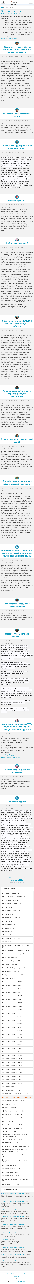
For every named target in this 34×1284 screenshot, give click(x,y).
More (11, 7)
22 (18, 880)
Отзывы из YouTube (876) (12, 1168)
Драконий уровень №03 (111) (13, 989)
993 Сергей (7, 333)
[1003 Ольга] (17, 600)
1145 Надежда (7, 207)
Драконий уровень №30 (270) (13, 1083)
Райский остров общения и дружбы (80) (16, 1146)
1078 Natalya (7, 250)
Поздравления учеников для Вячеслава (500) (15, 1155)
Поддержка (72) (9, 931)
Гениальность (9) (9, 924)
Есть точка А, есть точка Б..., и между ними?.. (12, 1256)
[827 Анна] (17, 387)
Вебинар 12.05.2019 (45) (11, 1184)
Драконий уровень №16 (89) (13, 1034)
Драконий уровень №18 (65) (13, 1041)
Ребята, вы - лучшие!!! (17, 243)
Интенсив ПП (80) (9, 1104)
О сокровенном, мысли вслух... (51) (15, 896)
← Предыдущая (13, 877)
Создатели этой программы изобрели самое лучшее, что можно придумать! (17, 49)
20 (15, 880)
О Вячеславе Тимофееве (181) (13, 900)
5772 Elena (6, 1239)
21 (16, 880)
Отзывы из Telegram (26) (11, 964)
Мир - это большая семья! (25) (13, 975)
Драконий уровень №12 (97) (12, 1020)
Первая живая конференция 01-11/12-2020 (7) (16, 946)
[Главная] (2, 7)
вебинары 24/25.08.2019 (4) (13, 1128)
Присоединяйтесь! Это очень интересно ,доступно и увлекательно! (17, 394)
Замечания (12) (9, 928)
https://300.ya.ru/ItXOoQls (9, 38)
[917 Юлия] (17, 477)
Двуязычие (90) (9, 914)
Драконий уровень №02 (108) (13, 985)
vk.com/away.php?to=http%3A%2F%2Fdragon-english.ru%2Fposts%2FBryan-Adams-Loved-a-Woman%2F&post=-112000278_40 (14, 755)
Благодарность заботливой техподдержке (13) (16, 1180)
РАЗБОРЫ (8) (8, 921)
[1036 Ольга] (17, 630)
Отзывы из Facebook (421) (12, 1172)
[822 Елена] (17, 110)
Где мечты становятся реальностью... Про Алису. (14, 1249)
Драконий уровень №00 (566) (13, 893)
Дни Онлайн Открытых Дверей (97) (15, 968)
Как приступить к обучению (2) (14, 1111)
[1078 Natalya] (17, 239)
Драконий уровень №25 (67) (13, 1065)
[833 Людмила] (17, 547)
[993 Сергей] (17, 317)
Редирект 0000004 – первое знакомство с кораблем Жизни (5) (16, 1135)
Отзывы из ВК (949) (10, 1165)
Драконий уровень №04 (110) (13, 992)
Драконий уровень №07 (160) (13, 1003)
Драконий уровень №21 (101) (13, 1051)
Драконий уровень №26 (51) (13, 1069)
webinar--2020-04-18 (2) (12, 1131)
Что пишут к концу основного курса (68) (16, 1093)
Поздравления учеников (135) (13, 1117)
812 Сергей (6, 448)
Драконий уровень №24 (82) (13, 1062)
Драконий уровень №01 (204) (13, 982)
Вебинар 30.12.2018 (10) (11, 1142)
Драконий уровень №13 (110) (13, 1023)
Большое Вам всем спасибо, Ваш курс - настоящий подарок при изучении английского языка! (17, 553)
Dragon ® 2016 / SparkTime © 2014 (17, 1273)
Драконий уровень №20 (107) (13, 1048)
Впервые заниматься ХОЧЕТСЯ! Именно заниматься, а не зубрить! (17, 323)
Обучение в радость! (17, 200)
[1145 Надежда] (17, 197)
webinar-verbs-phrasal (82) (12, 961)
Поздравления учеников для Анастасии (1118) (15, 1160)
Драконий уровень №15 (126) (13, 1030)
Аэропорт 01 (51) (9, 1121)
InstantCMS (17, 1282)
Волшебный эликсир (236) (12, 917)
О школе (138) (8, 907)
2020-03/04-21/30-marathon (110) (15, 1139)
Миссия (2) (7, 941)
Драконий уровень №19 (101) (13, 1044)
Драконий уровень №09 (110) (13, 1010)
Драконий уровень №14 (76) (13, 1027)
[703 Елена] (17, 43)
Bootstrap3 (24, 1282)
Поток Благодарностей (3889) (13, 1124)
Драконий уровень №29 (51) (13, 1079)
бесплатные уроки (17, 801)
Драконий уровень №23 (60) (13, 1058)
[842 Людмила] (17, 142)
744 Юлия (29, 734)
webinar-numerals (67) (10, 957)
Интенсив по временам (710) (13, 1086)
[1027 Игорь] (17, 798)
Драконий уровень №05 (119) (13, 996)
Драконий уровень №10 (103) (13, 1013)
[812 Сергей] (17, 435)
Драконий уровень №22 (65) (13, 1055)
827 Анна (29, 400)
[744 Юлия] (17, 720)
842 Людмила (7, 155)
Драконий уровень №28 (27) (13, 1076)
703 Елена (29, 56)
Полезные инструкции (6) (12, 1107)
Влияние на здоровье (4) (11, 971)
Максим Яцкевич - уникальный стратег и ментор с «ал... (15, 1211)
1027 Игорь (6, 808)
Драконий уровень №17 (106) (13, 1037)
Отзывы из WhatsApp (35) (12, 938)
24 (23, 880)
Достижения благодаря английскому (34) (16, 950)
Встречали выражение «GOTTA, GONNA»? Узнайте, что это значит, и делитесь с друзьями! (17, 727)
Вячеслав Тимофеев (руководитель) (13, 1193)
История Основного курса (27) (13, 1090)
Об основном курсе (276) (12, 910)
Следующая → (21, 877)
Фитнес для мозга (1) (10, 978)
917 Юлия (29, 488)
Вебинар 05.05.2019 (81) (11, 1175)
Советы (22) (9, 935)
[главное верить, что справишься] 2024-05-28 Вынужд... (15, 1262)
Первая (12, 880)
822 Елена (29, 120)
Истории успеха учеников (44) (13, 1114)
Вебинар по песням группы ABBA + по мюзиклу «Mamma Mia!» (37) (14, 1150)
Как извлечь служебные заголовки (10, 1241)
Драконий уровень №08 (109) (13, 1006)
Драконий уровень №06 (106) (13, 999)
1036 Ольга (7, 643)
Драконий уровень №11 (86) (12, 1017)
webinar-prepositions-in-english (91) (14, 954)
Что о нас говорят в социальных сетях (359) (17, 1097)
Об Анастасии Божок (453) (12, 903)
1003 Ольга (7, 613)
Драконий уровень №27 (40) (13, 1072)
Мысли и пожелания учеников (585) (15, 1100)
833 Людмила (7, 562)
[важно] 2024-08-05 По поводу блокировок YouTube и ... (15, 1195)
